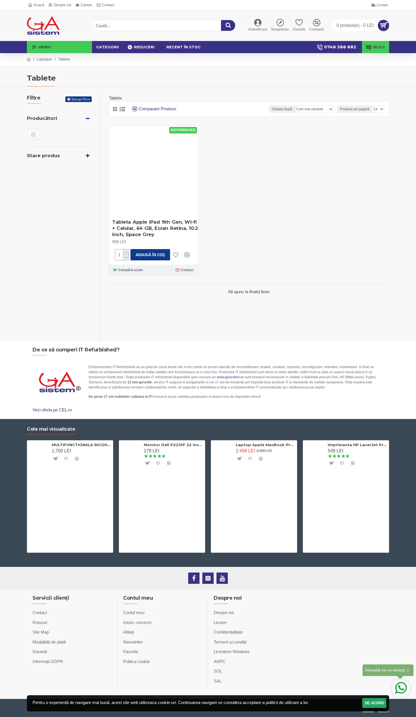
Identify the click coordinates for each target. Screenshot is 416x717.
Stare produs (43, 155)
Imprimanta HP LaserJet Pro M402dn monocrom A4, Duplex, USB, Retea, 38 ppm (357, 444)
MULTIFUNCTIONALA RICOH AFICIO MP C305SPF (81, 444)
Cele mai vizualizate (51, 429)
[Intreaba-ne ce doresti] (401, 688)
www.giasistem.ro (230, 377)
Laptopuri (44, 59)
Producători (42, 118)
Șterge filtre (80, 99)
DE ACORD (374, 703)
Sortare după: (282, 109)
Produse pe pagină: (355, 109)
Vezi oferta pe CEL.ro (52, 409)
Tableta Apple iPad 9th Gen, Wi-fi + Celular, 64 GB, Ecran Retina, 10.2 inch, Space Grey (155, 228)
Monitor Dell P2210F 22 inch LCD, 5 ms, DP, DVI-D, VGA (173, 444)
